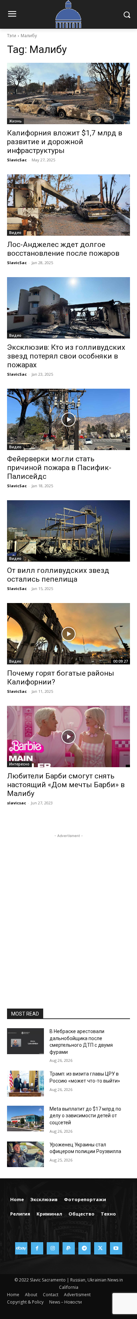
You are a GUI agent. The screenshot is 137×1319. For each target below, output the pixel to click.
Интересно (19, 764)
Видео (15, 232)
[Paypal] (69, 1248)
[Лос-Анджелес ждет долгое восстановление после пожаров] (68, 205)
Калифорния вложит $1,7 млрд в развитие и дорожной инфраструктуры (64, 142)
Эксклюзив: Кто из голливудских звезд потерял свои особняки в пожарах (66, 356)
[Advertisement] (68, 907)
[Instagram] (53, 1248)
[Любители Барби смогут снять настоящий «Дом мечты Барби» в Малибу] (68, 736)
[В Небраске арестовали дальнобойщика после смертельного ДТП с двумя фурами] (25, 1041)
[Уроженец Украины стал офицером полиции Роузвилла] (25, 1154)
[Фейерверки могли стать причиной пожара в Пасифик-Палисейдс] (68, 419)
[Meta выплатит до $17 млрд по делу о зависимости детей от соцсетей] (25, 1119)
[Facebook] (37, 1248)
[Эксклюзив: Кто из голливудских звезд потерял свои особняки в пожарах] (68, 308)
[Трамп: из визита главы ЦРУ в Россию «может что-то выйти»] (25, 1084)
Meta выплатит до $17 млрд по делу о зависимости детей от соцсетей (85, 1115)
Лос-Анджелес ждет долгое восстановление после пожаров (64, 248)
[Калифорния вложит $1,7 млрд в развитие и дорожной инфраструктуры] (68, 93)
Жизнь (15, 121)
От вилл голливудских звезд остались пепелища (58, 574)
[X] (100, 1248)
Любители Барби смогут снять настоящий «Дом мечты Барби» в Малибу (66, 785)
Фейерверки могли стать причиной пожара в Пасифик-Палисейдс (59, 468)
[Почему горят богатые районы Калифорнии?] (68, 633)
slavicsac (16, 802)
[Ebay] (21, 1248)
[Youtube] (116, 1248)
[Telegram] (84, 1248)
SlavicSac (17, 159)
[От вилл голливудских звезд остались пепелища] (68, 531)
